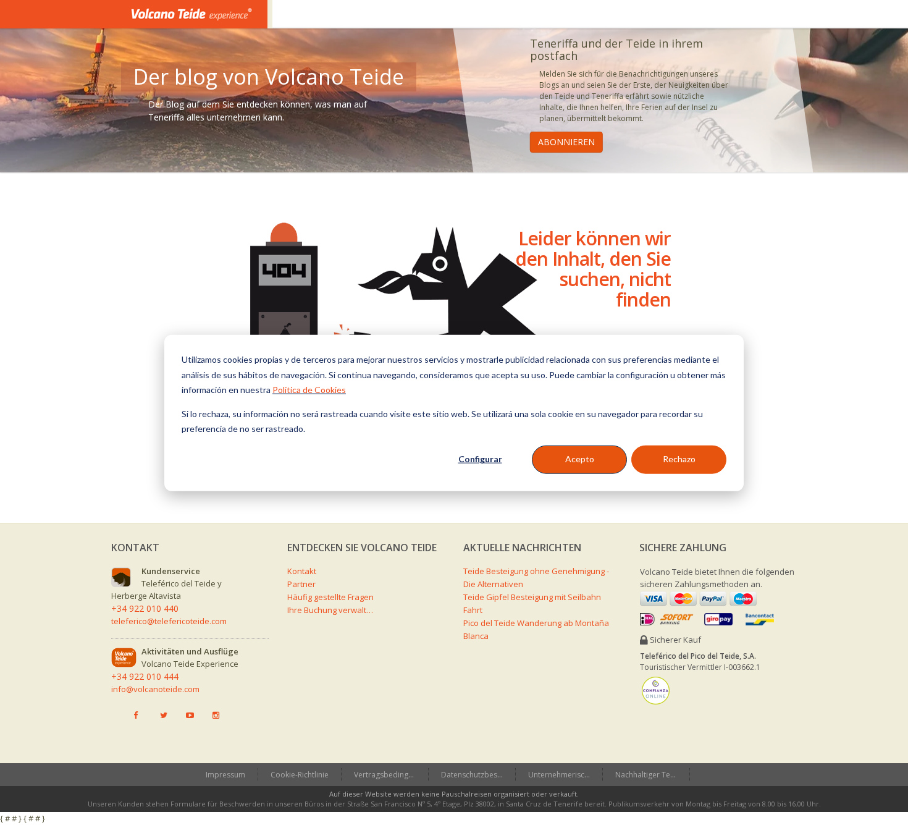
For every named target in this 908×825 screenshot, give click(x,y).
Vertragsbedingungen (391, 774)
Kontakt (301, 571)
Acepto (579, 459)
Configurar (480, 459)
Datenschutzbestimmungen (478, 774)
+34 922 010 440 (145, 608)
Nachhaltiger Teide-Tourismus (652, 774)
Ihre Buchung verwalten (330, 610)
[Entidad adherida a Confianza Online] (655, 690)
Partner (301, 584)
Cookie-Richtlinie (300, 774)
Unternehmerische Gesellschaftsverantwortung (565, 774)
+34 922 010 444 (145, 676)
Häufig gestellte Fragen (330, 597)
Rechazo (679, 459)
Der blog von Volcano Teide (268, 76)
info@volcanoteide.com (155, 689)
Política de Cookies (309, 389)
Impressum (225, 774)
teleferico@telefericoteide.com (169, 621)
